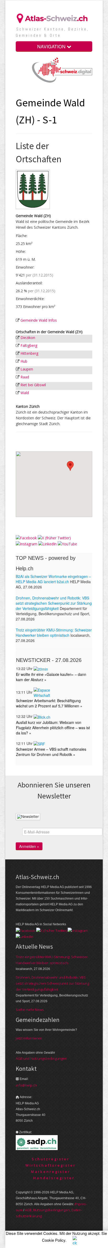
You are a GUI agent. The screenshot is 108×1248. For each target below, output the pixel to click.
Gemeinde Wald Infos (38, 320)
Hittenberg (29, 353)
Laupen (26, 369)
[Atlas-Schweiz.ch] (54, 18)
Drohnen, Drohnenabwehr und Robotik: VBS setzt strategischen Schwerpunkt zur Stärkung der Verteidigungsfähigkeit (52, 983)
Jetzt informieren (29, 1038)
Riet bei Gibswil (33, 384)
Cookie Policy (53, 1240)
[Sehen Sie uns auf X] (54, 537)
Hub (23, 361)
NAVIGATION (52, 46)
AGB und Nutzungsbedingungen (41, 1058)
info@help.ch (26, 1085)
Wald (24, 392)
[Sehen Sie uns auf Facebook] (26, 537)
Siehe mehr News (30, 1009)
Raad (24, 376)
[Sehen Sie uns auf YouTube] (67, 543)
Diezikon (27, 337)
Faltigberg (28, 345)
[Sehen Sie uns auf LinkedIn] (47, 543)
